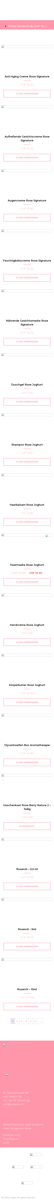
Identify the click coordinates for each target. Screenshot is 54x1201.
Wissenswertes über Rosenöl (23, 1124)
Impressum (11, 1138)
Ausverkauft (27, 826)
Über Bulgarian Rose (17, 1128)
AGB (6, 1142)
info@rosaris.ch (13, 1104)
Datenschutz (11, 1135)
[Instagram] (6, 1112)
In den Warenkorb (27, 93)
